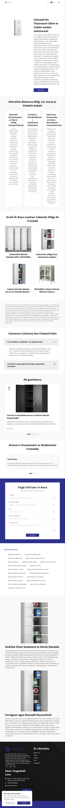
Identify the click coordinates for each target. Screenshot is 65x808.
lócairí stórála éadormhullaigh (17, 584)
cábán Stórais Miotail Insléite (17, 565)
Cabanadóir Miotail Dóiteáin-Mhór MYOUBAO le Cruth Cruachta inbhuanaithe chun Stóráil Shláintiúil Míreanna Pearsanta (18, 255)
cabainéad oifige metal (15, 558)
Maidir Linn (37, 752)
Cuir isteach (32, 535)
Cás (35, 760)
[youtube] (10, 767)
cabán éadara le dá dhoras (35, 577)
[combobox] (12, 504)
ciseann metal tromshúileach (17, 573)
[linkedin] (14, 767)
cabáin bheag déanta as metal (35, 580)
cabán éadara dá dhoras (15, 577)
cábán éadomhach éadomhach (39, 573)
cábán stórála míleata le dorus (35, 558)
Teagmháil (37, 763)
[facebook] (6, 767)
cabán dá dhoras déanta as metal (37, 569)
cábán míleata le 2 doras (15, 569)
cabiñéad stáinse (13, 562)
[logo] (8, 2)
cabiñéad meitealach (14, 554)
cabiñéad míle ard (35, 565)
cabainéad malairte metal (32, 554)
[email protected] (12, 785)
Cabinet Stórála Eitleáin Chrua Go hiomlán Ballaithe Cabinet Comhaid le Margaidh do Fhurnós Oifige (18, 290)
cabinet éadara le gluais (15, 580)
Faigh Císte (41, 90)
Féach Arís (10, 428)
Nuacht (36, 758)
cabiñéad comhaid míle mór (16, 588)
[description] (15, 749)
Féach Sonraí (18, 239)
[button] (30, 473)
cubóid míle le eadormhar (38, 584)
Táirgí (35, 755)
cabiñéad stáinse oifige (29, 562)
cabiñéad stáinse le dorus (48, 562)
